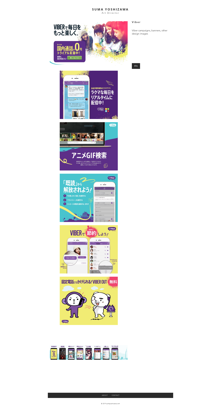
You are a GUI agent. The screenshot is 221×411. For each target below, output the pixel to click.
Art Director (110, 13)
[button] (89, 43)
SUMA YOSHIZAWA (110, 9)
